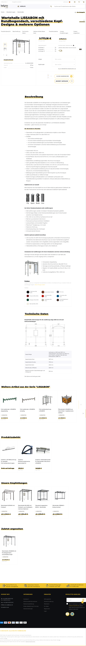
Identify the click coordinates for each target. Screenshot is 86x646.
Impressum (26, 599)
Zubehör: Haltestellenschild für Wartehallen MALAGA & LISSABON (42, 461)
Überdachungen (10, 12)
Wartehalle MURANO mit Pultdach (8, 506)
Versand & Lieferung (48, 601)
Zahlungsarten (47, 599)
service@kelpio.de (8, 605)
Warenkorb (46, 604)
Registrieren (47, 608)
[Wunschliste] (79, 2)
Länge (40, 59)
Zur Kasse (46, 606)
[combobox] (64, 59)
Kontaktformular (5, 607)
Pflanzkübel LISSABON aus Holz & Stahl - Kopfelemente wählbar (65, 411)
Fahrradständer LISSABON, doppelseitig (8, 410)
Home (2, 12)
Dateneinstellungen (28, 608)
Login (45, 611)
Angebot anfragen (62, 81)
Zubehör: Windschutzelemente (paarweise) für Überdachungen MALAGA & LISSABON (25, 461)
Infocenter (4, 2)
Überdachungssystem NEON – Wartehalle (41, 506)
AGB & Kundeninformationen (30, 601)
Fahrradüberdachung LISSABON (45, 410)
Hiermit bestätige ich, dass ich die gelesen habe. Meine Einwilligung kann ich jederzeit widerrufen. (77, 606)
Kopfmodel (41, 64)
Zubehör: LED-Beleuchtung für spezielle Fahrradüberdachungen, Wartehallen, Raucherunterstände (8, 461)
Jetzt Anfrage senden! (40, 284)
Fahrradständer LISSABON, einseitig (27, 410)
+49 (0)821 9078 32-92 (8, 598)
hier (6, 638)
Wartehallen (20, 12)
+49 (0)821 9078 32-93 (8, 602)
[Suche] (51, 6)
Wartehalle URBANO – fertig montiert (58, 506)
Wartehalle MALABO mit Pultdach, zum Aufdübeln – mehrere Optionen (25, 507)
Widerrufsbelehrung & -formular (31, 606)
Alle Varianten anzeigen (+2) (67, 68)
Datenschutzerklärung (28, 604)
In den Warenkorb (63, 76)
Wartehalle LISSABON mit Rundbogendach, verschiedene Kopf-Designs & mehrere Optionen (9, 552)
